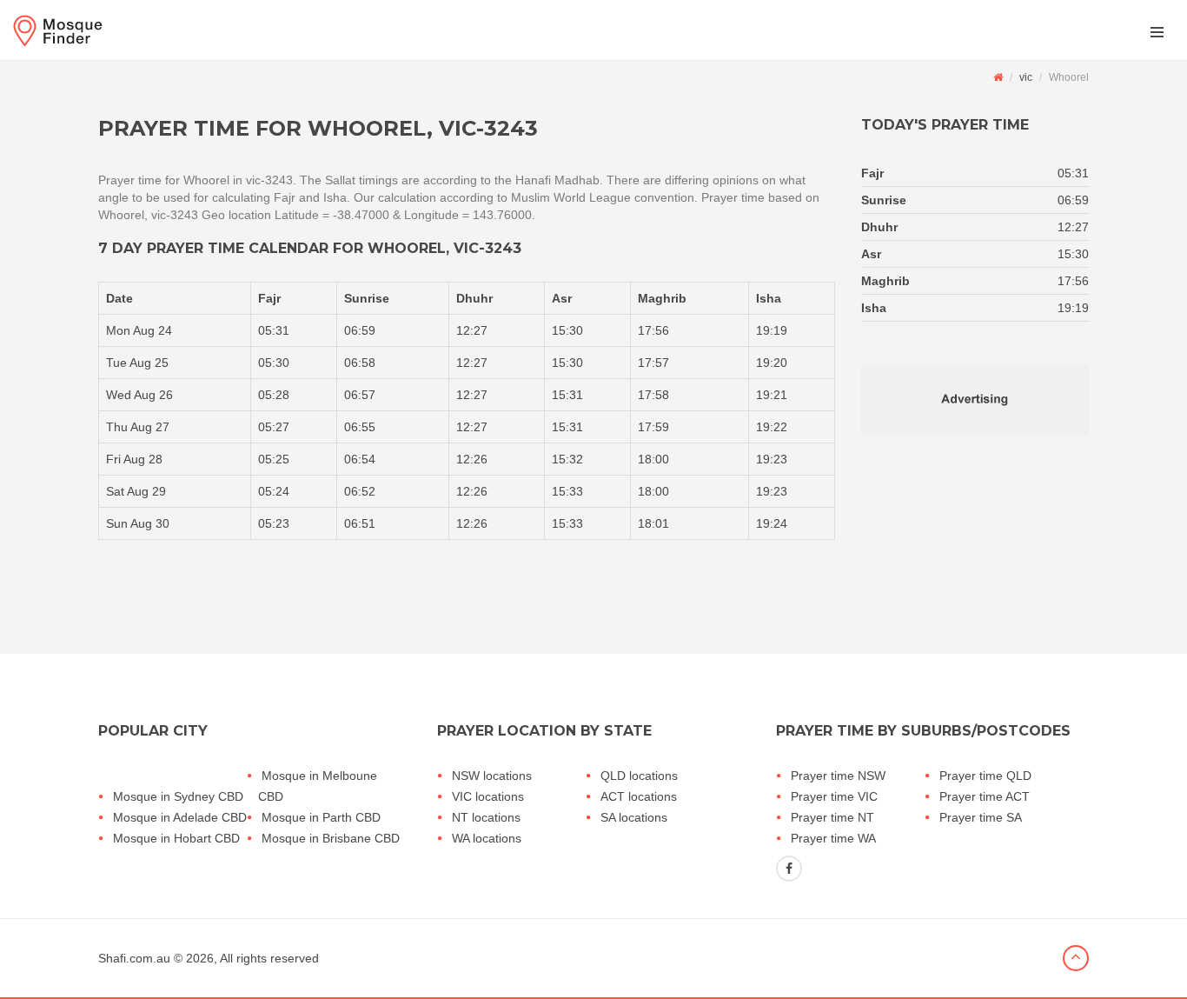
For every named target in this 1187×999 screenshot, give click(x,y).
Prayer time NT (832, 817)
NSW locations (492, 776)
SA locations (633, 817)
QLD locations (639, 776)
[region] (466, 411)
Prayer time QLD (985, 776)
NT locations (486, 817)
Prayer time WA (833, 838)
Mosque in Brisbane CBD (331, 838)
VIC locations (488, 796)
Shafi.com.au (134, 958)
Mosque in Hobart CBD (176, 838)
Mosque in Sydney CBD (178, 796)
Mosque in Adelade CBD (180, 817)
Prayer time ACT (984, 796)
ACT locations (638, 796)
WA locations (486, 838)
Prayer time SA (980, 817)
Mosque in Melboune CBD (317, 786)
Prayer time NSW (838, 776)
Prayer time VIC (834, 796)
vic (1025, 77)
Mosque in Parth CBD (321, 817)
